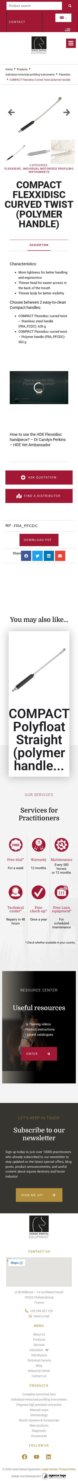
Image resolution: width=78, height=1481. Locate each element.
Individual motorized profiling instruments (30, 74)
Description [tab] (39, 245)
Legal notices (49, 1469)
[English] (62, 18)
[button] (11, 112)
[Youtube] (36, 1457)
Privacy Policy (67, 1469)
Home (9, 69)
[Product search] (34, 6)
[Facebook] (24, 1457)
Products (22, 69)
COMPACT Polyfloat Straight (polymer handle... (39, 739)
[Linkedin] (48, 1457)
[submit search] (71, 6)
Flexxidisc (64, 74)
